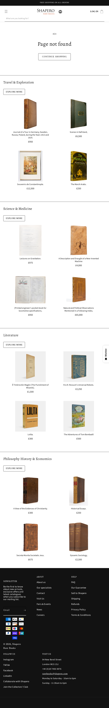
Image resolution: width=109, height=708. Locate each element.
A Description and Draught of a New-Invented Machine (79, 260)
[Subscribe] (22, 610)
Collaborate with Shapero (16, 681)
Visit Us (40, 598)
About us (41, 582)
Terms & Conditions (81, 615)
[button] (6, 11)
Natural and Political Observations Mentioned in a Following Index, (78, 309)
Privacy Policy (78, 609)
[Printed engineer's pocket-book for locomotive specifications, (30, 309)
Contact (41, 593)
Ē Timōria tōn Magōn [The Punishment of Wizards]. (30, 386)
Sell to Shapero (79, 593)
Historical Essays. (78, 508)
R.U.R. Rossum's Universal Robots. (78, 385)
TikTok (6, 665)
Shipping (75, 598)
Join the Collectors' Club (15, 687)
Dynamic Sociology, (78, 555)
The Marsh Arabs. (78, 184)
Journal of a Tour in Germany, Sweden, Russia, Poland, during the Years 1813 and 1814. (30, 135)
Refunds (75, 604)
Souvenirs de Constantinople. (30, 184)
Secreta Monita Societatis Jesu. (30, 555)
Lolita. (30, 434)
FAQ (73, 582)
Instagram (8, 659)
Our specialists (44, 587)
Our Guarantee (78, 587)
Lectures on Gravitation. (30, 258)
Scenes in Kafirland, (78, 132)
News (39, 609)
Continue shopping (54, 56)
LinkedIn (7, 676)
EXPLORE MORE (14, 92)
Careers (41, 615)
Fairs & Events (44, 604)
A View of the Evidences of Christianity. (30, 508)
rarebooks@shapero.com (55, 673)
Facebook (8, 670)
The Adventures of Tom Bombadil (79, 434)
